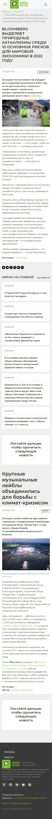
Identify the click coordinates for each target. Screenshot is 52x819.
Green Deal (21, 258)
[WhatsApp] (22, 267)
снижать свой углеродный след (20, 625)
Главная (6, 11)
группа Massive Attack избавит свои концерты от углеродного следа (24, 665)
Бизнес (45, 511)
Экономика (43, 72)
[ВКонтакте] (18, 267)
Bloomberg (34, 96)
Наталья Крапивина (21, 690)
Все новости (43, 278)
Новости (18, 11)
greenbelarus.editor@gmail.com (29, 798)
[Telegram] (7, 267)
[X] (11, 267)
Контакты (9, 751)
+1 (16, 687)
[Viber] (14, 267)
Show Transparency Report (16, 803)
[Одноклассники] (3, 267)
